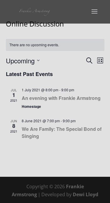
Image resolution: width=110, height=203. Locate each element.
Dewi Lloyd (85, 194)
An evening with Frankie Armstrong (61, 98)
